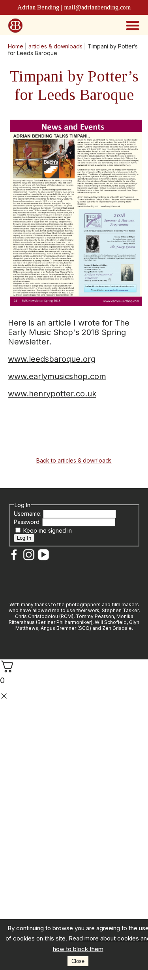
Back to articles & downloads (74, 460)
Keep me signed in (47, 530)
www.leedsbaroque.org (52, 359)
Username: (28, 513)
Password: (28, 521)
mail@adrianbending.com (97, 7)
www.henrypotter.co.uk (52, 393)
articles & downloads (55, 46)
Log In (24, 538)
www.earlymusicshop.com (57, 376)
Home (15, 46)
